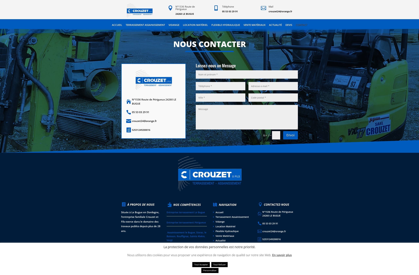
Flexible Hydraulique (225, 25)
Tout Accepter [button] (201, 264)
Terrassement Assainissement (145, 25)
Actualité (275, 25)
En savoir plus (282, 255)
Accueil (117, 25)
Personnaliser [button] (210, 270)
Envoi (290, 135)
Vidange (174, 25)
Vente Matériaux (254, 25)
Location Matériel (195, 25)
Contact (301, 25)
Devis (288, 25)
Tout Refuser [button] (219, 264)
